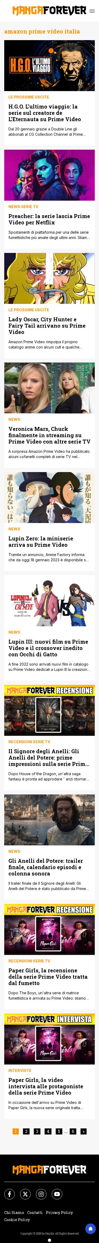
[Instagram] (38, 1191)
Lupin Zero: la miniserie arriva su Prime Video (40, 541)
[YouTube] (54, 1191)
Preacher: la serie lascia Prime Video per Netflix (49, 219)
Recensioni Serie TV (29, 742)
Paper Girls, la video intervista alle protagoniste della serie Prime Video (45, 1086)
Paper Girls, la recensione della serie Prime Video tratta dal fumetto (48, 976)
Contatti (35, 1212)
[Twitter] (22, 1191)
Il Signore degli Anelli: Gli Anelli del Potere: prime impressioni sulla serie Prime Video (48, 757)
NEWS (14, 419)
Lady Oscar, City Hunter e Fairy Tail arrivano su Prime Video (47, 325)
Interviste (19, 1070)
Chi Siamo (14, 1212)
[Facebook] (6, 1191)
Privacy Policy (59, 1212)
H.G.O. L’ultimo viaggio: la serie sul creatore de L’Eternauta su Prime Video (44, 112)
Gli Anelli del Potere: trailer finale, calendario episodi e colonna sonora (45, 867)
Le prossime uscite (28, 97)
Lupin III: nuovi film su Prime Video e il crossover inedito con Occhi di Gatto (48, 647)
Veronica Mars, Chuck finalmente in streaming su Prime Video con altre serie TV (49, 435)
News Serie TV (23, 206)
